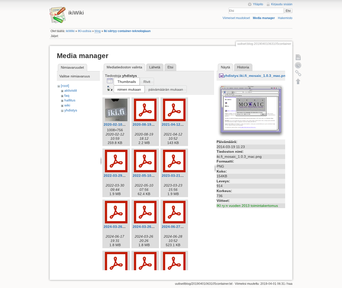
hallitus (69, 100)
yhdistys (70, 110)
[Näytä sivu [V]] (298, 57)
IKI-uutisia (84, 31)
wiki (67, 105)
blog (98, 31)
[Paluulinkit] (298, 73)
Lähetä (154, 67)
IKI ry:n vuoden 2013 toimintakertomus (247, 206)
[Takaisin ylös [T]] (298, 81)
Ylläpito (258, 4)
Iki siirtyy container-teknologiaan (127, 31)
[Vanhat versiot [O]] (298, 65)
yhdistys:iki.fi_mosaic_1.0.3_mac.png (256, 76)
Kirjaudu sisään (281, 4)
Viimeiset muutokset (236, 18)
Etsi (288, 11)
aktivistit (70, 90)
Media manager (264, 18)
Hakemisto (285, 18)
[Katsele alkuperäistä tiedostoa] (251, 110)
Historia (243, 67)
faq (66, 95)
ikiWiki (70, 31)
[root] (65, 86)
